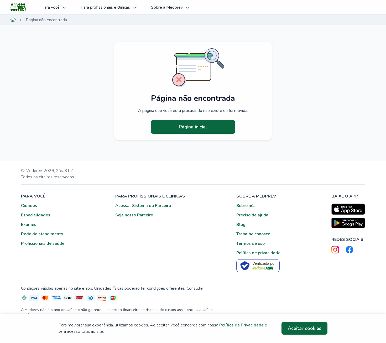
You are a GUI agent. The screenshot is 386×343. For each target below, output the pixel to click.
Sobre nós (245, 206)
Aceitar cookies (304, 328)
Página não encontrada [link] (46, 20)
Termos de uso (250, 243)
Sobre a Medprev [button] (167, 7)
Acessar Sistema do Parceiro (143, 206)
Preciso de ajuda (252, 215)
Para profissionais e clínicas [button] (105, 7)
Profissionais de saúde (42, 243)
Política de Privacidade (241, 325)
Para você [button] (50, 7)
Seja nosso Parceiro (134, 215)
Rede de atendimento (42, 234)
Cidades (29, 206)
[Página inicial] (13, 20)
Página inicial (193, 127)
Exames (28, 224)
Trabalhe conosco (253, 234)
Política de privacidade (258, 253)
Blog (241, 224)
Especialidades (35, 215)
